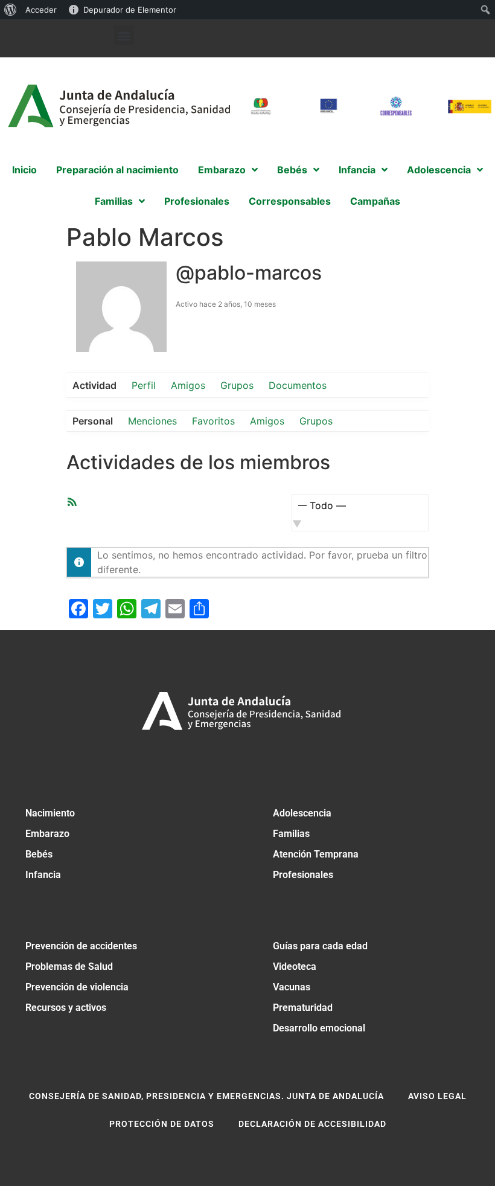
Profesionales (303, 874)
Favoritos (213, 421)
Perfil (144, 385)
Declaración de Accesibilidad (312, 1124)
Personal (92, 421)
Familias (291, 833)
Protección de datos (161, 1124)
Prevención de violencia (77, 987)
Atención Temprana (316, 854)
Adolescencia (302, 813)
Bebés (39, 854)
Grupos (237, 385)
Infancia (43, 874)
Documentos (298, 385)
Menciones (152, 421)
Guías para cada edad (320, 946)
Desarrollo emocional (319, 1028)
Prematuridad (303, 1007)
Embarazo (47, 833)
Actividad (94, 385)
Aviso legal (437, 1096)
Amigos (188, 385)
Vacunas (291, 987)
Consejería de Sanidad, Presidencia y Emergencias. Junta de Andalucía (206, 1096)
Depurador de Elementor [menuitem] (129, 9)
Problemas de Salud (69, 966)
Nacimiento (50, 813)
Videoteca (294, 966)
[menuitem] (10, 9)
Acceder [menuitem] (41, 9)
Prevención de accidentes (81, 946)
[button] (124, 35)
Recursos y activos (65, 1007)
